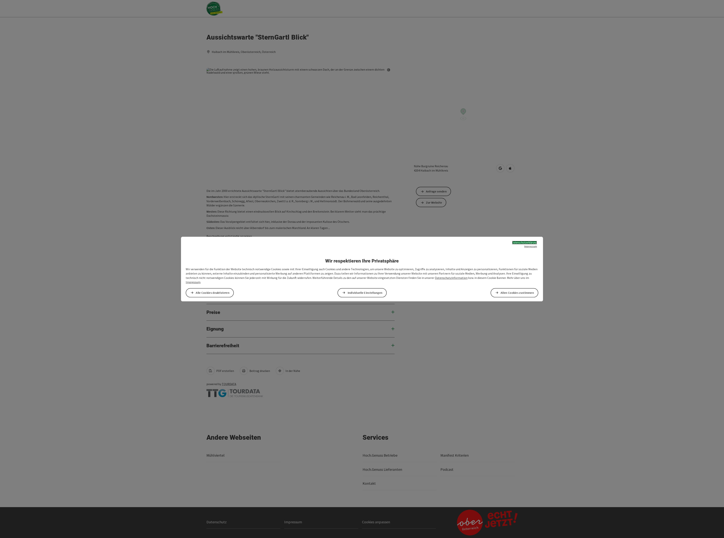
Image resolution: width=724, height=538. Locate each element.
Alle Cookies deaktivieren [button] (212, 293)
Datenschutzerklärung (524, 242)
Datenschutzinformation (451, 278)
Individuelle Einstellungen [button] (365, 293)
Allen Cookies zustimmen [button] (517, 293)
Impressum (530, 246)
